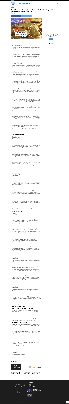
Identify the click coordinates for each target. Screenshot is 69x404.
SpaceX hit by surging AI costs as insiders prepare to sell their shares (37, 386)
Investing (38, 3)
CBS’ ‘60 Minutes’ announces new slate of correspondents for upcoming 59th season (37, 395)
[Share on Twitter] (7, 45)
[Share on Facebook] (7, 43)
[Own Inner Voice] (20, 3)
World (45, 3)
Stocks (42, 3)
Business (34, 3)
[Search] (57, 3)
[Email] (7, 49)
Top (57, 402)
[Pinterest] (7, 47)
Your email (51, 30)
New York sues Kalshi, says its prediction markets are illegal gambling (21, 0)
